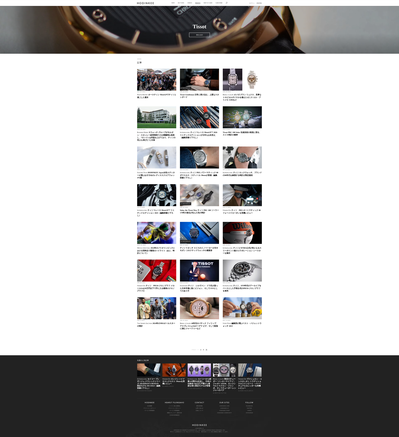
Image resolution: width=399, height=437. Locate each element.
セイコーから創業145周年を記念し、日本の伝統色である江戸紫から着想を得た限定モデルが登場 (199, 382)
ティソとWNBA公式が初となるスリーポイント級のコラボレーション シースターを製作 (242, 250)
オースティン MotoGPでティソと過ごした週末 (156, 96)
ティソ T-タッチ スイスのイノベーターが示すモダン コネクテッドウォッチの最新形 (199, 249)
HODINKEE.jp (224, 408)
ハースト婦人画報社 (174, 406)
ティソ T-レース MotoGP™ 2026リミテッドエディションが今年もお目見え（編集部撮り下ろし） (198, 135)
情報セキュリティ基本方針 (174, 412)
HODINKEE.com (224, 406)
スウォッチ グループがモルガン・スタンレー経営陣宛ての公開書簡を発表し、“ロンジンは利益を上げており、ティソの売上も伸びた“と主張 (156, 136)
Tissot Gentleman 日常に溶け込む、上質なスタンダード (199, 96)
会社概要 (149, 406)
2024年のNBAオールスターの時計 (156, 324)
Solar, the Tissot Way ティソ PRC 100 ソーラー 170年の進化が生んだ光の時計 (199, 211)
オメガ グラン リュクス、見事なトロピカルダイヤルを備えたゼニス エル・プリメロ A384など (242, 97)
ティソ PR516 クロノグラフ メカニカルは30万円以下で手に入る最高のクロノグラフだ (156, 288)
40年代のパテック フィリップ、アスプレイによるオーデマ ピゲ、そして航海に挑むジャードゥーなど (199, 326)
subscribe (219, 3)
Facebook (249, 406)
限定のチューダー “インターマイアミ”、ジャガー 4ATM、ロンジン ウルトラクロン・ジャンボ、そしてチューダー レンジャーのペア (224, 384)
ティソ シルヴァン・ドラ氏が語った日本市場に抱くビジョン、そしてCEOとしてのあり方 (199, 288)
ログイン (251, 3)
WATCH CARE (208, 3)
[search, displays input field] (226, 3)
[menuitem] (173, 3)
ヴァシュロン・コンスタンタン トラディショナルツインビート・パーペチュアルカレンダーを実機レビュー (250, 383)
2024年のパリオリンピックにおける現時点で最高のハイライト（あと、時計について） (156, 250)
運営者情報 (199, 406)
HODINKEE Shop (224, 410)
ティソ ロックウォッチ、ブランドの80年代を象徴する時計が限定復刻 (242, 173)
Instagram (249, 412)
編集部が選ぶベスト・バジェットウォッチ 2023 (242, 324)
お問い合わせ (199, 408)
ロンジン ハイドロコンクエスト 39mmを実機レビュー (173, 381)
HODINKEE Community (224, 412)
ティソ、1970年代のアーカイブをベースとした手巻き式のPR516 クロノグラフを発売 (242, 288)
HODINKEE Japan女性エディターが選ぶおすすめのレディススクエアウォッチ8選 (156, 175)
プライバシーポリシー (149, 408)
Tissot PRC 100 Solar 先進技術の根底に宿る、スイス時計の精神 (242, 133)
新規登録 (259, 3)
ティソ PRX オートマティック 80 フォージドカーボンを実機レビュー (242, 211)
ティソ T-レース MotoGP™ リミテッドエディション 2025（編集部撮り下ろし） (155, 212)
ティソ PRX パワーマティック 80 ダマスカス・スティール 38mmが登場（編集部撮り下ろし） (199, 175)
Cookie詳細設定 (175, 415)
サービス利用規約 (150, 410)
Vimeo (249, 410)
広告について (199, 410)
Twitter (249, 408)
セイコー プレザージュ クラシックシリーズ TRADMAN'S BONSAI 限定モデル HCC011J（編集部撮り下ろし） (148, 383)
